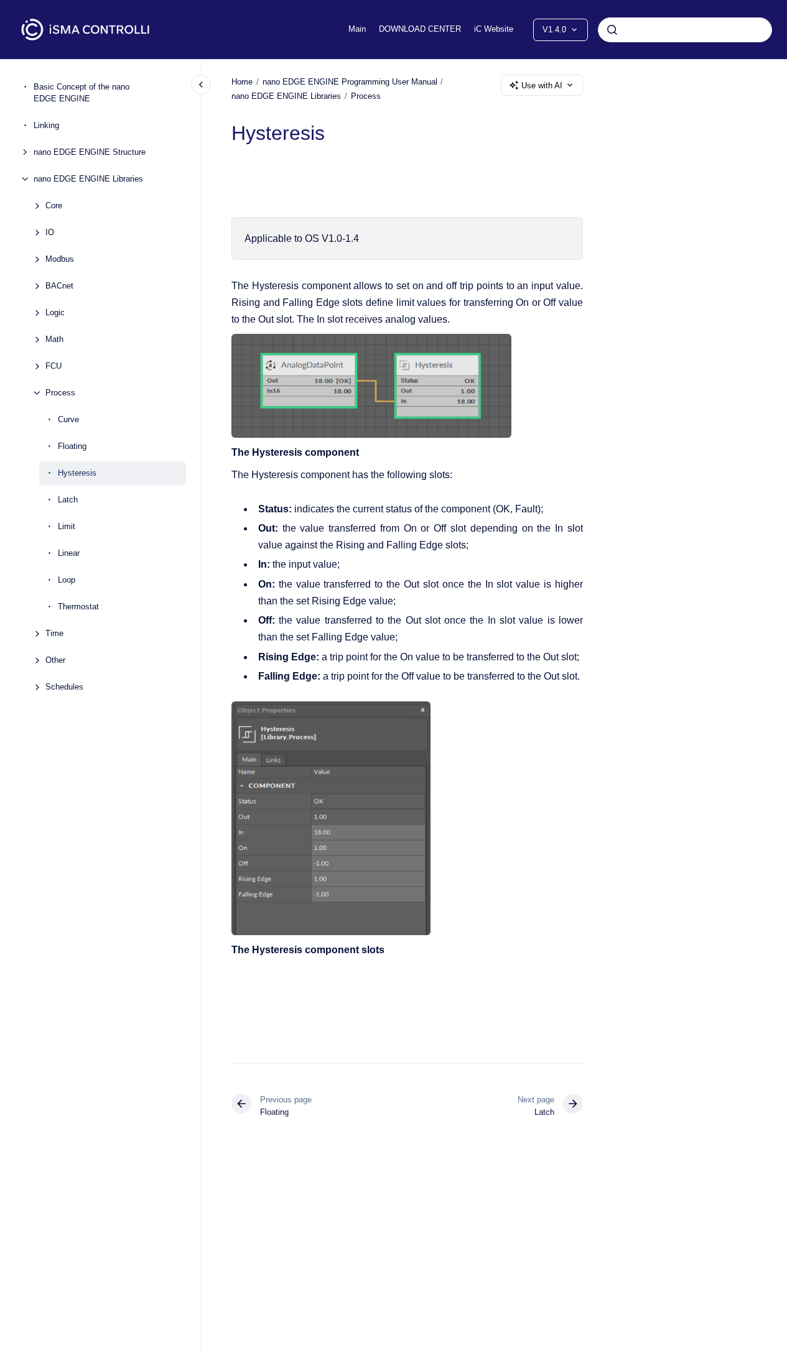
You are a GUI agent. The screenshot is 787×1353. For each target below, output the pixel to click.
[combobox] (684, 30)
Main (357, 29)
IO (49, 232)
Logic (55, 312)
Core (53, 205)
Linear (69, 553)
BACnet (59, 285)
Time (54, 633)
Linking (46, 125)
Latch (68, 499)
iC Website (493, 29)
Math (54, 339)
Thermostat (78, 606)
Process (60, 392)
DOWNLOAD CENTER (420, 29)
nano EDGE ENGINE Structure (90, 152)
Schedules (64, 686)
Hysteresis (77, 473)
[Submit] (612, 30)
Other (55, 660)
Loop (66, 579)
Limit (66, 526)
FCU (53, 366)
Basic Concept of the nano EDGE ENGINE (81, 93)
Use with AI (541, 85)
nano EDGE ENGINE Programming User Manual (350, 81)
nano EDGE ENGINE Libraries (88, 178)
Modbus (59, 259)
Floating (72, 446)
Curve (68, 419)
